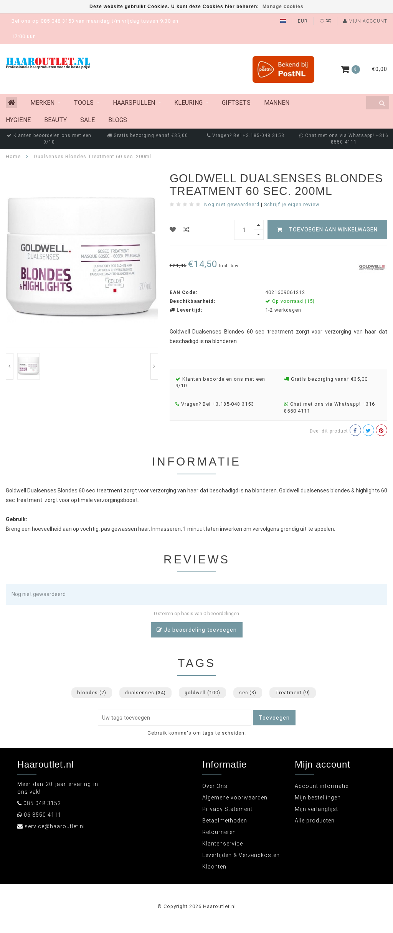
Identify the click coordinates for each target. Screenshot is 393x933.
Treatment (292, 692)
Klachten (214, 867)
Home (13, 156)
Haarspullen (134, 102)
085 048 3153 (42, 803)
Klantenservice (222, 844)
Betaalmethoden (224, 820)
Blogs (117, 120)
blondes (91, 692)
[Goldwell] (372, 267)
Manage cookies (283, 6)
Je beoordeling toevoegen (199, 630)
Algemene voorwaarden (235, 797)
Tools (84, 102)
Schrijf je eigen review (291, 204)
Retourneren (219, 832)
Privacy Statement (227, 809)
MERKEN (42, 102)
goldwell (202, 692)
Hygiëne (18, 120)
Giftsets (236, 102)
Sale (87, 120)
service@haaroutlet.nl (55, 826)
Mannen (276, 102)
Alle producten (315, 820)
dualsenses (145, 692)
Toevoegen (274, 718)
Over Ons (215, 786)
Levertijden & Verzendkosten (241, 855)
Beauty (55, 120)
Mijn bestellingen (318, 797)
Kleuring (188, 102)
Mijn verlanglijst (316, 809)
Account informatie (321, 786)
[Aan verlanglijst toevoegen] (173, 229)
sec (247, 692)
